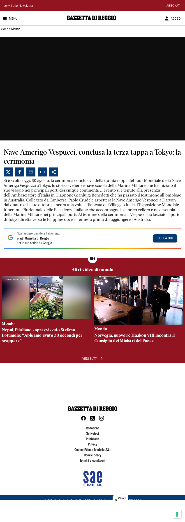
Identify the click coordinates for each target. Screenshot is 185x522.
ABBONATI (173, 6)
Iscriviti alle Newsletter (18, 6)
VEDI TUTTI (89, 359)
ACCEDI (176, 18)
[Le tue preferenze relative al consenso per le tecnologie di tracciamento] (177, 514)
